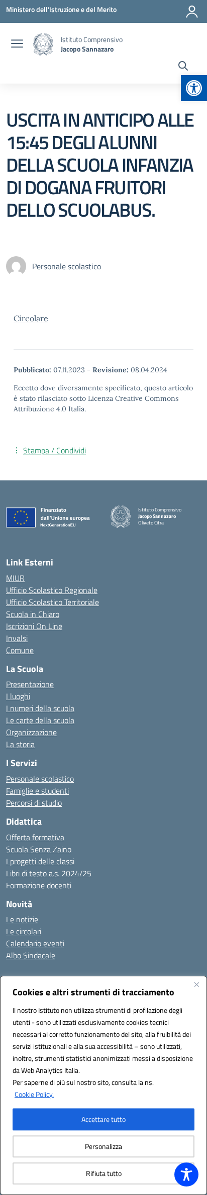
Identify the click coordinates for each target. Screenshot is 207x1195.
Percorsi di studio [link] (34, 803)
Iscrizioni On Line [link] (34, 626)
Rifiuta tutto (104, 1173)
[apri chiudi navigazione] (17, 45)
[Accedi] (192, 11)
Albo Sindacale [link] (30, 955)
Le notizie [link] (22, 919)
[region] (103, 1085)
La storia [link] (20, 744)
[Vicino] (196, 984)
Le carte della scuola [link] (40, 720)
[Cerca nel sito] (183, 67)
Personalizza (103, 1146)
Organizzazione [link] (31, 732)
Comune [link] (20, 650)
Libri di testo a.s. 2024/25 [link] (48, 873)
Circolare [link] (31, 318)
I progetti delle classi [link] (40, 861)
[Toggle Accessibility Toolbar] (186, 1174)
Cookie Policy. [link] (34, 1094)
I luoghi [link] (18, 696)
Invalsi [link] (17, 638)
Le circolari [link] (23, 931)
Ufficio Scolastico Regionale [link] (51, 590)
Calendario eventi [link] (35, 943)
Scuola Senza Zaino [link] (38, 849)
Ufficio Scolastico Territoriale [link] (52, 602)
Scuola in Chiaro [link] (32, 614)
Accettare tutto (103, 1119)
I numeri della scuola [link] (40, 708)
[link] (194, 88)
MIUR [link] (15, 578)
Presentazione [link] (30, 684)
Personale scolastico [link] (40, 779)
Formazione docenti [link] (38, 885)
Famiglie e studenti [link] (37, 791)
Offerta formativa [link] (35, 837)
